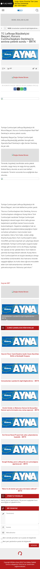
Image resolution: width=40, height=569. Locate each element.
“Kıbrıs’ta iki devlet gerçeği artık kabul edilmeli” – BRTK (20, 490)
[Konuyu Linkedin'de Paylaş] (24, 89)
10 (37, 322)
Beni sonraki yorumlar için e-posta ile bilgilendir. (19, 538)
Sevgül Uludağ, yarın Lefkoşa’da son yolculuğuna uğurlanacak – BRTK (20, 463)
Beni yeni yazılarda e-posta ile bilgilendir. (17, 541)
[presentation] (1, 28)
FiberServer (23, 564)
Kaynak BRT (5, 283)
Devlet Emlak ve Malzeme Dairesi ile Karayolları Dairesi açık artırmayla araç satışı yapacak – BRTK (20, 409)
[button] (3, 322)
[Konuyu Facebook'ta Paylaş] (15, 89)
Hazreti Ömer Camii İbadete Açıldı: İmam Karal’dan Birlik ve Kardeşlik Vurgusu (20, 355)
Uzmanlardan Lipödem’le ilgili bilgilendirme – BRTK (18, 317)
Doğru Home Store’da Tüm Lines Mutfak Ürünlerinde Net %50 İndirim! (26, 4)
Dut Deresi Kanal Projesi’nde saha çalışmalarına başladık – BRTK (20, 436)
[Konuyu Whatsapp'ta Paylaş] (21, 89)
